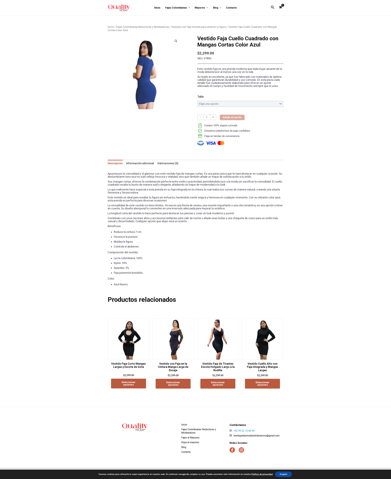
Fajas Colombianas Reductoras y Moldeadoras (142, 26)
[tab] (115, 163)
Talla (200, 96)
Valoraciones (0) (167, 163)
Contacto (186, 451)
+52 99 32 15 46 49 (244, 430)
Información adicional (140, 163)
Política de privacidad (262, 474)
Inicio (111, 26)
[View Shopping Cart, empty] (280, 8)
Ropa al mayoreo (190, 442)
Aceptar (283, 474)
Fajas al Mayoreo (190, 437)
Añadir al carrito (232, 117)
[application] (188, 7)
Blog (183, 447)
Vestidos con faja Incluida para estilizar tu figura (198, 26)
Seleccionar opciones (128, 383)
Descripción (115, 163)
